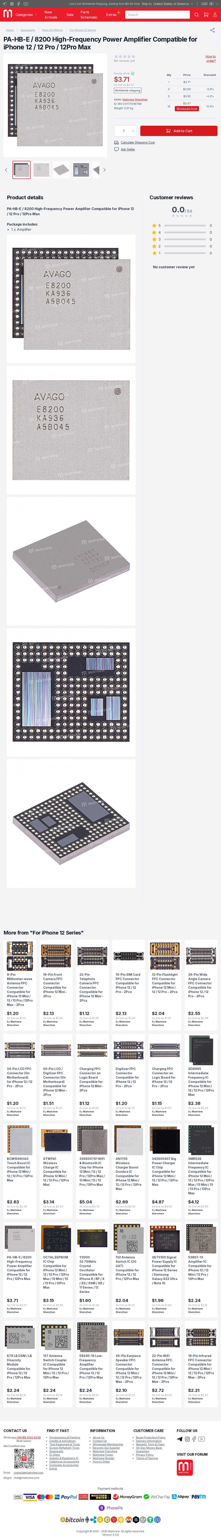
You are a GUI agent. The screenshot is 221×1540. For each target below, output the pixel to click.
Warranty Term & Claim (150, 1444)
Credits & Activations (62, 1441)
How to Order (101, 1461)
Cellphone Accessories (64, 1461)
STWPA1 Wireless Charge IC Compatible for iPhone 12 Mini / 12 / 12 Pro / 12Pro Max (56, 1171)
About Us (98, 1437)
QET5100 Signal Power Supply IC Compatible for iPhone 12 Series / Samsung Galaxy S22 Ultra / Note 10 (164, 1270)
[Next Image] (100, 105)
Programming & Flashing (64, 1437)
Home (10, 30)
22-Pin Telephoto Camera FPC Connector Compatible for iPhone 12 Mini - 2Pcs (91, 987)
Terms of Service (147, 1458)
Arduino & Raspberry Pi (63, 1458)
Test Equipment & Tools (64, 1444)
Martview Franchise (105, 1451)
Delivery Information (149, 1441)
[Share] (212, 30)
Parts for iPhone (52, 30)
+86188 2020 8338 (28, 1437)
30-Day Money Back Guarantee (149, 1449)
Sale (70, 15)
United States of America (165, 4)
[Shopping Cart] (206, 14)
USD (207, 4)
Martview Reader (103, 1458)
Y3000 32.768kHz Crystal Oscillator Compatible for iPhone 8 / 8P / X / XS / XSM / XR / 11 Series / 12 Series (91, 1274)
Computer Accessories (64, 1465)
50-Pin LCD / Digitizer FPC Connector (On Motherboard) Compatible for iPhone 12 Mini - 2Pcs (55, 1081)
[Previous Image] (11, 105)
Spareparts (28, 30)
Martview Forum (103, 1454)
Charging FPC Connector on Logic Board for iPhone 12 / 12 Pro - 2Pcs (163, 1077)
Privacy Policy (145, 1454)
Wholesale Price (187, 108)
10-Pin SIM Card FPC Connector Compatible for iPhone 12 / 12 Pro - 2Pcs (128, 983)
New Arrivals (50, 14)
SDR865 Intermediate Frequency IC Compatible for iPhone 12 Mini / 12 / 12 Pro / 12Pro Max (201, 1081)
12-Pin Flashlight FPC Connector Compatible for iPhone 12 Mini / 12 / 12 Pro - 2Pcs (165, 983)
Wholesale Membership (108, 1444)
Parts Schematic (89, 14)
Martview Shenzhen (135, 99)
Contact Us (100, 1441)
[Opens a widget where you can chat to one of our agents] (205, 1532)
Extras (53, 1468)
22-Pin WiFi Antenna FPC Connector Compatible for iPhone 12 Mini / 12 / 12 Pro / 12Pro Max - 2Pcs (165, 1368)
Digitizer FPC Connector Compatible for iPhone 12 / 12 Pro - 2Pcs (127, 1077)
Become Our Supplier (106, 1447)
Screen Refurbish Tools (64, 1447)
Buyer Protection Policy (151, 1437)
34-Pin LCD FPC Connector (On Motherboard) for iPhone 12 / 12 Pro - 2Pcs (19, 1077)
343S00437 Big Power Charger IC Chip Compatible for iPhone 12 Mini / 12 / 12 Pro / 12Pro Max (165, 1171)
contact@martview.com (28, 1472)
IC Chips (54, 1454)
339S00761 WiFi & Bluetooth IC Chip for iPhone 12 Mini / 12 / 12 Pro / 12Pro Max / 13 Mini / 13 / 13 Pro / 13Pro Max (92, 1171)
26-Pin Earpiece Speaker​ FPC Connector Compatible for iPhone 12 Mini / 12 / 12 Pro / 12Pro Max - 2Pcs (129, 1368)
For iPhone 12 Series (83, 30)
